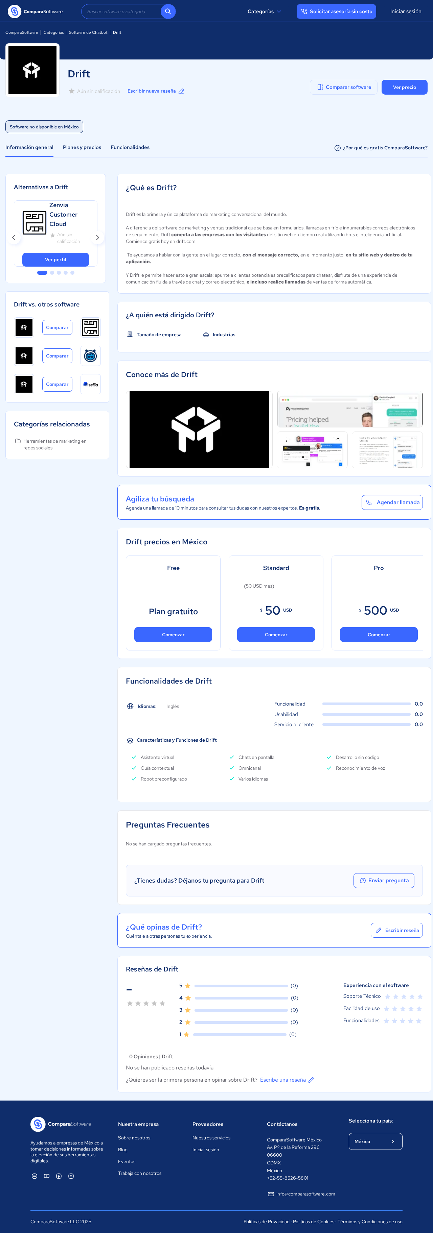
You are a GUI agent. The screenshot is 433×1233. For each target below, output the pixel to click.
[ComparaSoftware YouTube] (47, 1176)
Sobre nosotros (134, 1138)
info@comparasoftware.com (305, 1194)
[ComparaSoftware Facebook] (59, 1176)
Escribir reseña (402, 930)
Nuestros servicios (211, 1138)
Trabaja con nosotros (139, 1173)
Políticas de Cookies (313, 1221)
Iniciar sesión (405, 11)
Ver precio (404, 87)
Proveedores (207, 1124)
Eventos (126, 1161)
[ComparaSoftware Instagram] (71, 1176)
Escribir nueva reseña (152, 91)
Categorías (261, 11)
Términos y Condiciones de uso (370, 1221)
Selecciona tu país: (371, 1120)
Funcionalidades (130, 147)
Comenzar (173, 635)
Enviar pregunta (388, 880)
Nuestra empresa (138, 1124)
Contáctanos (282, 1124)
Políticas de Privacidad (267, 1221)
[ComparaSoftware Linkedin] (34, 1176)
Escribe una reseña (283, 1079)
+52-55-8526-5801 (287, 1178)
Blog (123, 1149)
